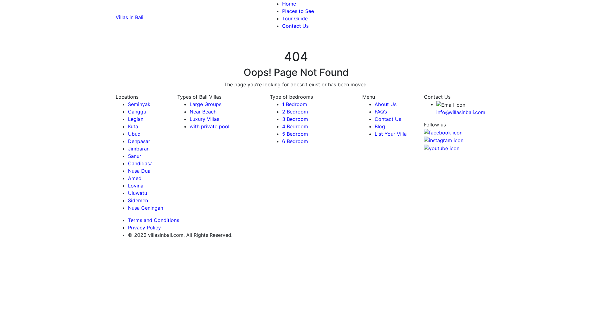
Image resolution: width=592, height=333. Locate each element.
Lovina (135, 186)
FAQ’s (381, 112)
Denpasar (139, 141)
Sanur (134, 156)
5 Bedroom (295, 134)
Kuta (133, 126)
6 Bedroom (295, 141)
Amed (135, 178)
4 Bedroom (295, 126)
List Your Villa (391, 134)
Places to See (298, 11)
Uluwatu (137, 193)
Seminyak (139, 104)
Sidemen (138, 200)
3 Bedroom (295, 119)
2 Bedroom (295, 112)
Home (289, 4)
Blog (380, 126)
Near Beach (203, 112)
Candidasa (140, 163)
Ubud (134, 134)
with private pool (209, 126)
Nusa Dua (139, 171)
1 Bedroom (294, 104)
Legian (135, 119)
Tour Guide (295, 18)
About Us (386, 104)
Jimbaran (139, 149)
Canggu (137, 112)
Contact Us (295, 26)
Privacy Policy (145, 227)
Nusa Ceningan (145, 208)
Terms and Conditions (153, 220)
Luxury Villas (204, 119)
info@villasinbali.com (460, 112)
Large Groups (205, 104)
